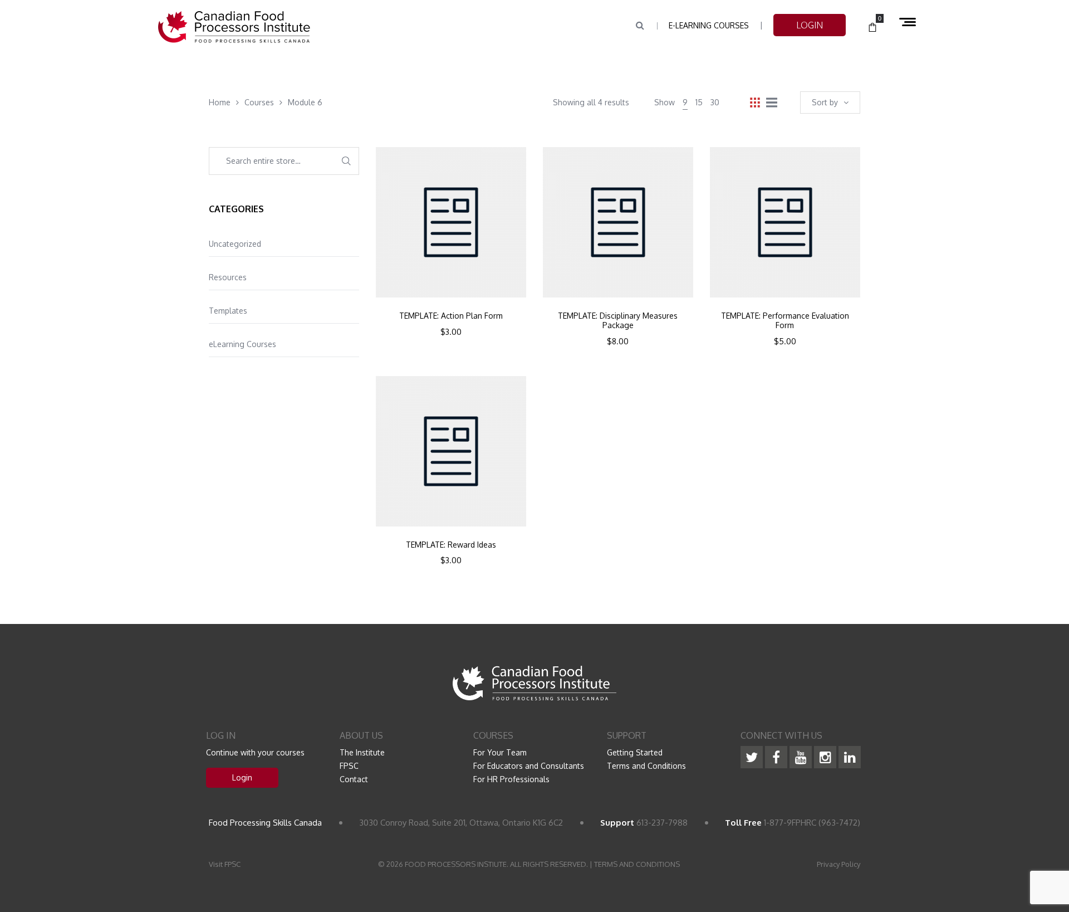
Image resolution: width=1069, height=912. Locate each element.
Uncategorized (235, 243)
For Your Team (500, 752)
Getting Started (635, 752)
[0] (872, 27)
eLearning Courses (242, 344)
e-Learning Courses (709, 25)
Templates (228, 310)
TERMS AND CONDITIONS (637, 864)
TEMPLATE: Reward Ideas (451, 544)
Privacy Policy (838, 864)
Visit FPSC (225, 864)
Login (242, 777)
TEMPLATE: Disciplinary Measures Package (618, 320)
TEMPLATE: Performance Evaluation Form (785, 320)
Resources (228, 277)
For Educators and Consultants (528, 765)
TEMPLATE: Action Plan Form (451, 315)
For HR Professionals (511, 779)
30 (714, 102)
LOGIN (809, 25)
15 (699, 102)
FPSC (349, 765)
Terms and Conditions (646, 765)
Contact (354, 779)
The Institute (362, 752)
